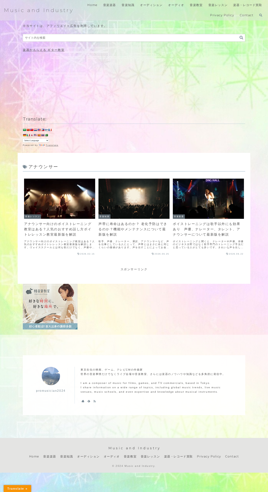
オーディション (88, 456)
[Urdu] (46, 135)
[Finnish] (46, 129)
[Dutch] (35, 129)
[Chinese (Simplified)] (28, 129)
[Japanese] (31, 135)
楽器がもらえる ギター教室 (44, 50)
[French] (50, 129)
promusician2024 (50, 390)
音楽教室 (130, 456)
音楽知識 (66, 456)
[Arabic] (24, 129)
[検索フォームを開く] (260, 15)
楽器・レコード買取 (178, 456)
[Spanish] (39, 135)
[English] (39, 129)
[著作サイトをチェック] (83, 401)
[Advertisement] (134, 83)
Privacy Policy (209, 456)
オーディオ (112, 456)
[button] (241, 38)
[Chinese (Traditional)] (31, 129)
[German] (24, 135)
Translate (52, 145)
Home (34, 456)
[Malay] (35, 135)
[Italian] (28, 135)
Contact (232, 456)
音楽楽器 (49, 456)
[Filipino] (42, 129)
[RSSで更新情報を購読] (94, 401)
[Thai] (42, 135)
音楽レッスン (150, 456)
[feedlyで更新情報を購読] (88, 401)
